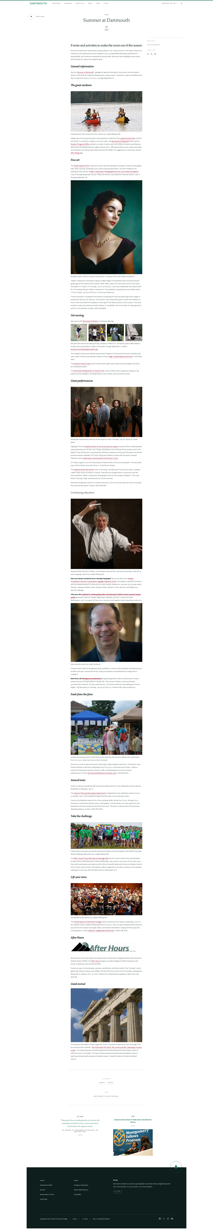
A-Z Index (85, 1219)
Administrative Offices (46, 1185)
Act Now (117, 1191)
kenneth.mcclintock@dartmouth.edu (84, 349)
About (90, 3)
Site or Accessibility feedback (101, 1219)
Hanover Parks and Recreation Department (89, 793)
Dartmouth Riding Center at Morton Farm (89, 371)
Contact (42, 1180)
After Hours (95, 961)
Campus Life (80, 3)
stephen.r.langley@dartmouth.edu (101, 930)
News (98, 3)
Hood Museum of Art (81, 166)
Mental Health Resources (81, 1190)
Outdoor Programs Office (80, 144)
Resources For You (169, 3)
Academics (68, 3)
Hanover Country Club (82, 364)
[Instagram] (168, 1219)
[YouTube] (172, 1219)
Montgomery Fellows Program (106, 1096)
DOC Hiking (75, 153)
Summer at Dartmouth (85, 72)
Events (110, 1082)
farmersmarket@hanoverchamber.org (101, 773)
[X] (164, 1219)
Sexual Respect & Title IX (47, 1194)
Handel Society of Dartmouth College (87, 922)
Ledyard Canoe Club (127, 138)
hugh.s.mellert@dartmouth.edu (120, 356)
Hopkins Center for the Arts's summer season (101, 446)
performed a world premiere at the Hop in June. (100, 458)
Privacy (75, 1219)
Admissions (56, 3)
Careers (76, 1180)
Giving (106, 3)
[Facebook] (160, 1219)
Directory (42, 1190)
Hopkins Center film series (83, 470)
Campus (102, 1082)
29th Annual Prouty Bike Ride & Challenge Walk (91, 858)
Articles (106, 14)
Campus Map (43, 1199)
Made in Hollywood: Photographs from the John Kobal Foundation (113, 171)
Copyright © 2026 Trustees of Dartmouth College (53, 1219)
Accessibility (77, 1194)
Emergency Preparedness (81, 1185)
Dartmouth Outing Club (120, 141)
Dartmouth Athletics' (90, 321)
